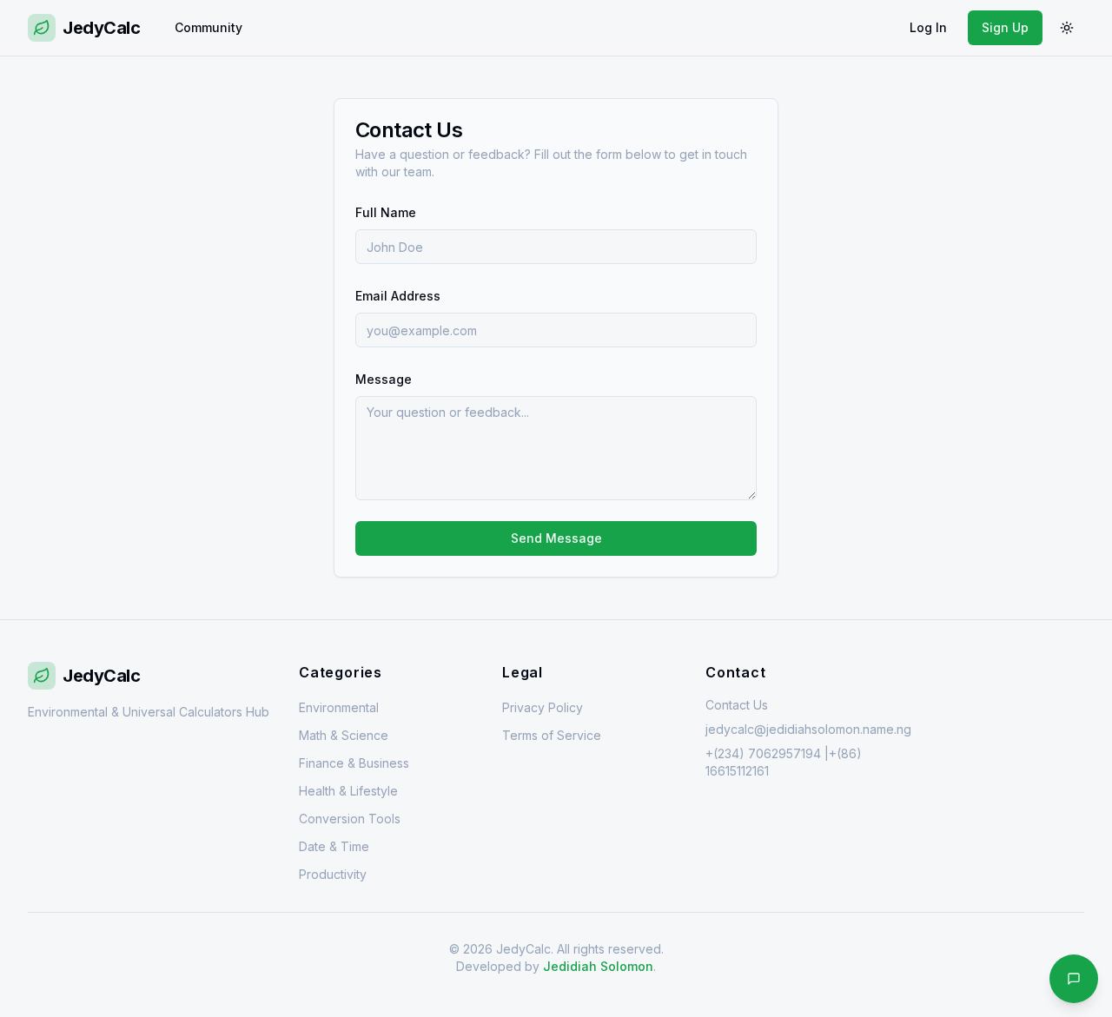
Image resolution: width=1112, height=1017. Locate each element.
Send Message (556, 538)
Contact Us (736, 704)
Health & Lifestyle (348, 790)
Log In (928, 27)
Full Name (385, 212)
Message (383, 379)
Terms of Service (551, 735)
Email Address (397, 295)
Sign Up (1005, 27)
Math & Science (343, 735)
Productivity (333, 874)
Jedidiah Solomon (598, 966)
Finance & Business (354, 763)
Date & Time (334, 846)
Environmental (339, 707)
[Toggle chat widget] (1073, 978)
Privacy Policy (542, 707)
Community (208, 27)
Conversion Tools (349, 818)
